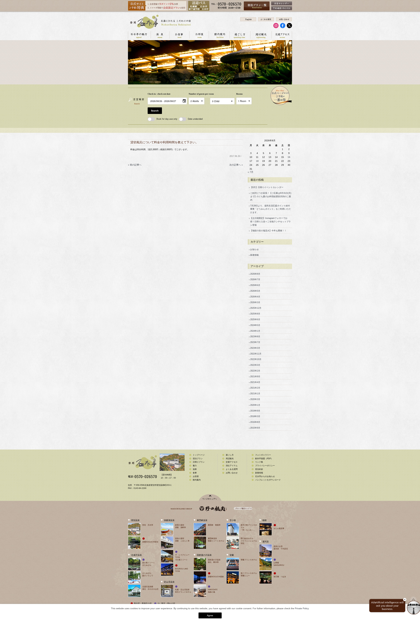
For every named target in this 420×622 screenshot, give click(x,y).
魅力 (195, 465)
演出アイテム (232, 465)
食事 (195, 473)
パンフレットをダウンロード (268, 480)
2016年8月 (255, 422)
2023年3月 (255, 348)
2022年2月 (255, 371)
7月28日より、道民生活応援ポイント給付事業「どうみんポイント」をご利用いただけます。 (270, 209)
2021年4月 (255, 382)
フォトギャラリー (263, 455)
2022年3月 (255, 365)
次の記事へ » (236, 164)
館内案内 (219, 35)
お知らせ (254, 249)
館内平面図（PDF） (264, 458)
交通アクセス (282, 35)
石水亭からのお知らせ (265, 476)
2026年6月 (255, 285)
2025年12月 (255, 308)
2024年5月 (255, 325)
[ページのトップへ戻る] (210, 497)
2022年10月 (255, 359)
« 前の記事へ (134, 164)
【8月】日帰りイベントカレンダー (266, 187)
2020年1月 (255, 405)
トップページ (199, 455)
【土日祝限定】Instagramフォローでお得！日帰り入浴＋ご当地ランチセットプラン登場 (270, 221)
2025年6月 (255, 319)
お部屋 (199, 35)
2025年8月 (255, 313)
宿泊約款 (259, 469)
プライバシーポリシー (265, 465)
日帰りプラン (199, 462)
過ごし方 (240, 35)
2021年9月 (255, 376)
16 (289, 157)
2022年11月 (255, 353)
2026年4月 (255, 296)
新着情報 (254, 255)
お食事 (179, 35)
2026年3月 (255, 302)
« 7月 (250, 172)
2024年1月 (255, 331)
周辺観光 (261, 35)
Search (155, 110)
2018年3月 (255, 416)
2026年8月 (255, 274)
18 (257, 161)
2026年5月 (255, 291)
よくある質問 (232, 469)
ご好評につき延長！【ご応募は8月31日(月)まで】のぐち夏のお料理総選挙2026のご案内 (270, 196)
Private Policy (302, 608)
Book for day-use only (167, 118)
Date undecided (195, 118)
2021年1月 (255, 393)
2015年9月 (255, 428)
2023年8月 (255, 336)
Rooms (239, 94)
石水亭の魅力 (139, 35)
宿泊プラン (198, 458)
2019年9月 (255, 411)
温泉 (160, 35)
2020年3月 (255, 399)
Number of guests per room (198, 94)
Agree (210, 615)
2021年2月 (255, 388)
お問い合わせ (232, 473)
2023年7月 (255, 342)
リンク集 (259, 462)
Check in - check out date (159, 94)
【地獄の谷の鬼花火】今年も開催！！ (268, 230)
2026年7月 (255, 279)
